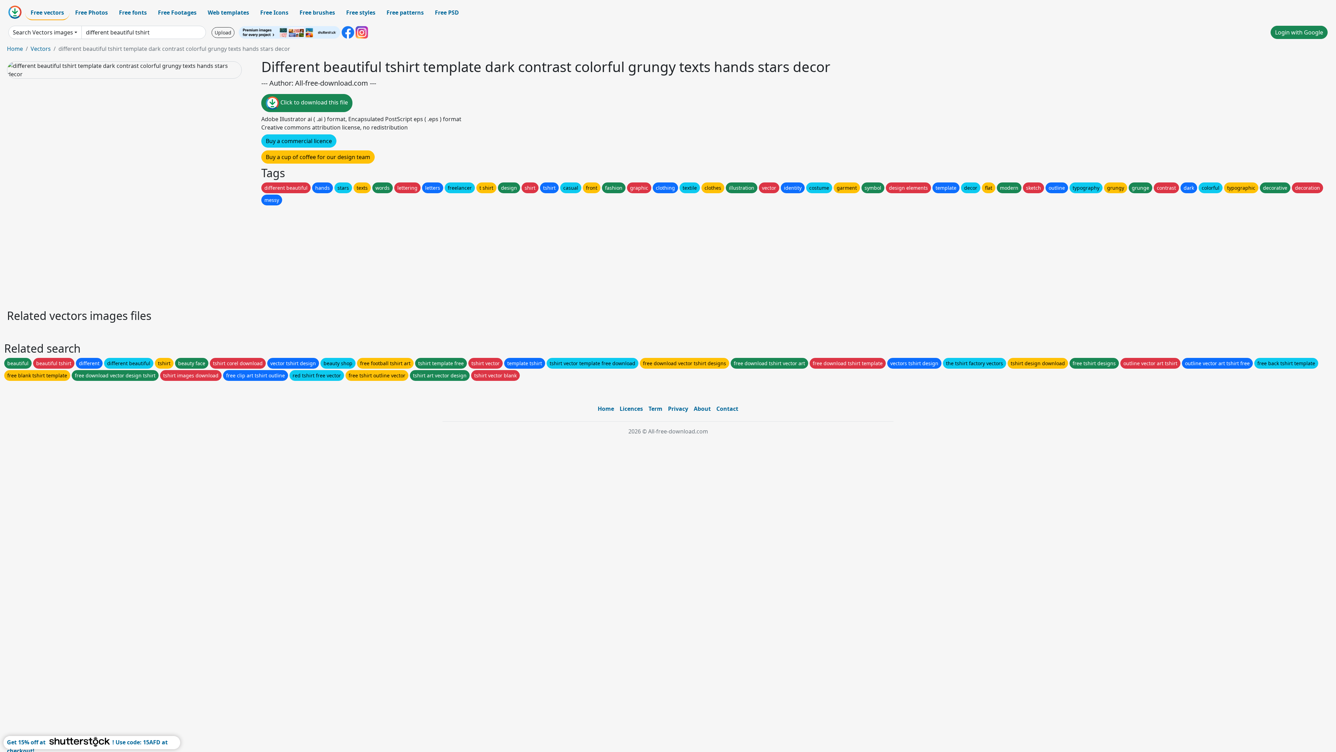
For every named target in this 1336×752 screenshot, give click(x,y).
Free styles (360, 12)
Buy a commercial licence (299, 141)
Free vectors (47, 12)
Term (655, 409)
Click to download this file (313, 102)
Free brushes (317, 12)
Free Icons (274, 12)
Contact (727, 409)
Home (15, 49)
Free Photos (91, 12)
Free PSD (447, 12)
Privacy (678, 409)
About (702, 409)
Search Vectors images (43, 32)
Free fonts (133, 12)
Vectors (41, 49)
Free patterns (405, 12)
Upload (223, 32)
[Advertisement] (215, 255)
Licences (631, 409)
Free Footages (177, 12)
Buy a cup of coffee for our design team (318, 157)
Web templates (228, 12)
